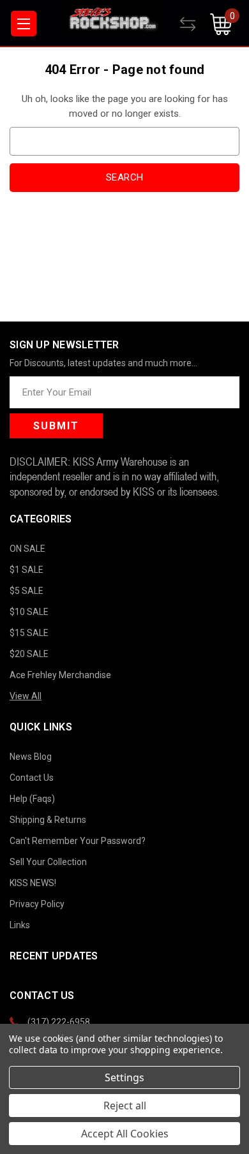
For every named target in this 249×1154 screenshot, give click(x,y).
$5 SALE (26, 591)
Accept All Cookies (125, 1134)
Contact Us (32, 778)
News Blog (31, 756)
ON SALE (27, 549)
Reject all (124, 1106)
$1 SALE (26, 570)
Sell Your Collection (48, 862)
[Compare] (195, 24)
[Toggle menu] (23, 23)
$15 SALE (29, 633)
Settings (124, 1077)
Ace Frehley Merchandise (60, 675)
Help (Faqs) (32, 799)
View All (26, 696)
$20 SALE (29, 654)
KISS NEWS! (33, 883)
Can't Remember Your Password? (78, 841)
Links (20, 925)
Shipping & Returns (48, 820)
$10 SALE (29, 612)
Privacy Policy (37, 904)
